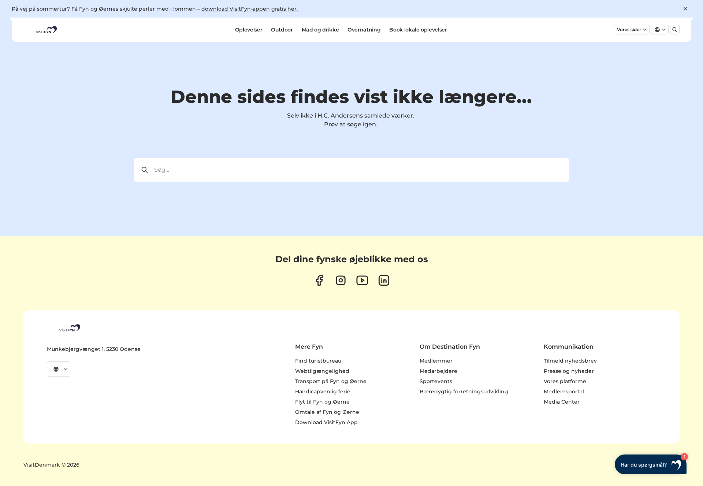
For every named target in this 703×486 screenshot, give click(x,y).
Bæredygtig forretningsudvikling (464, 391)
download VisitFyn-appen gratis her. (250, 8)
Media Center (562, 401)
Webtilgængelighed (322, 371)
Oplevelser (249, 29)
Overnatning (363, 29)
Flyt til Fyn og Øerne (322, 401)
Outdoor (282, 29)
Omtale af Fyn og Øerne (327, 412)
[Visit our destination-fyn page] (383, 280)
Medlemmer (436, 360)
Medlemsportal (564, 391)
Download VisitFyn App (326, 422)
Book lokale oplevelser (418, 29)
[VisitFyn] (69, 327)
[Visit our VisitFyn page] (319, 280)
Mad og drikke (320, 29)
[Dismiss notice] (685, 9)
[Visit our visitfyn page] (340, 280)
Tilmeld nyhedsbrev (570, 360)
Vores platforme (565, 381)
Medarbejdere (438, 371)
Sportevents (436, 381)
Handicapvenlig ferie (322, 391)
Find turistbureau (318, 360)
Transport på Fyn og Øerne (331, 381)
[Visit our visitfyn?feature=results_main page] (362, 280)
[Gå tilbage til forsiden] (45, 29)
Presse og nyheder (569, 371)
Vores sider (629, 29)
